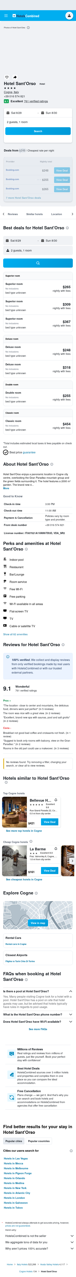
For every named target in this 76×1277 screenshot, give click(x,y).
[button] (6, 16)
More (6, 488)
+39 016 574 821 (14, 96)
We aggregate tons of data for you (26, 1242)
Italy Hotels (22, 1264)
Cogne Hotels (26, 1271)
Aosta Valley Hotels (49, 1264)
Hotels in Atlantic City (17, 1193)
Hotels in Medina (14, 1183)
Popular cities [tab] (13, 1141)
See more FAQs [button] (38, 1029)
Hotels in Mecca (13, 1163)
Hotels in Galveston (16, 1202)
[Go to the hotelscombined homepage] (26, 15)
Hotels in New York (15, 1188)
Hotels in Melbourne (16, 1168)
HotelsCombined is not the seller (25, 1236)
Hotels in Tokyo (13, 1207)
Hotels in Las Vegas (16, 1158)
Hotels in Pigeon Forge (18, 1173)
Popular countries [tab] (39, 1141)
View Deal (49, 822)
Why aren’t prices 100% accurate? (26, 1248)
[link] (24, 830)
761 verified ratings (36, 101)
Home (10, 1264)
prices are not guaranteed (17, 1225)
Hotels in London (14, 1198)
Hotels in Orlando (14, 1178)
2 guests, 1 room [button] (17, 122)
